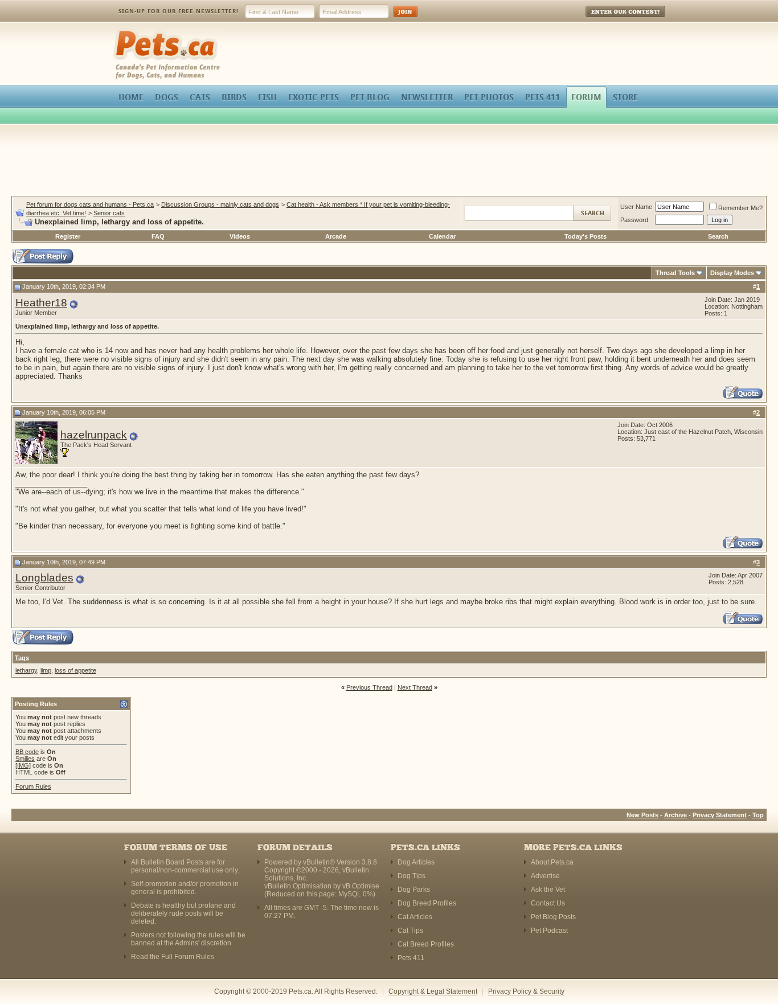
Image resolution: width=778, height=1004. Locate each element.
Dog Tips (411, 876)
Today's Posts (585, 236)
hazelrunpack (93, 435)
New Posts (642, 815)
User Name (636, 206)
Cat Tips (410, 931)
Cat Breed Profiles (426, 944)
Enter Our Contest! (610, 19)
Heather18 (41, 303)
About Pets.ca (552, 862)
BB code (27, 751)
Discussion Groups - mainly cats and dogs (220, 204)
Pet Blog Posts (553, 917)
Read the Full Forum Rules (172, 957)
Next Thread (415, 687)
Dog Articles (416, 862)
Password (634, 219)
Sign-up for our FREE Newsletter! (178, 11)
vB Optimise (360, 886)
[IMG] (23, 765)
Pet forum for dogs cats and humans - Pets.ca (90, 204)
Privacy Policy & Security (526, 991)
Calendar (442, 236)
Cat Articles (415, 917)
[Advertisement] (389, 161)
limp (45, 670)
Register (67, 236)
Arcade (335, 236)
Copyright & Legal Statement (432, 991)
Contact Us (548, 903)
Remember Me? (740, 207)
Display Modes (732, 272)
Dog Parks (414, 890)
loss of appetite (75, 670)
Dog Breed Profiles (427, 903)
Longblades (44, 578)
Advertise (545, 876)
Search (718, 236)
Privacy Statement (720, 815)
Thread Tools (675, 272)
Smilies (25, 758)
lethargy (26, 670)
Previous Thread (369, 687)
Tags (22, 657)
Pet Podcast (549, 931)
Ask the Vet (548, 890)
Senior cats (109, 213)
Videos (240, 236)
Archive (675, 815)
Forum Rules (33, 786)
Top (758, 815)
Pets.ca (125, 31)
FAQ (158, 236)
